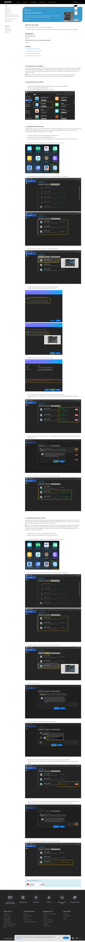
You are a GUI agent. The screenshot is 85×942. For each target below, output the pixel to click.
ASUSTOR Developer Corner (30, 921)
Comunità (26, 917)
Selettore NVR (7, 917)
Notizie (45, 915)
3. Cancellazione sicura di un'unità (33, 55)
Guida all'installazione (9, 925)
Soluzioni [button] (25, 2)
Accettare (66, 937)
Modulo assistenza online (9, 923)
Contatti (45, 917)
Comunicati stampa (48, 919)
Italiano (76, 2)
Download (6, 913)
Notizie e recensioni (48, 921)
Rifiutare (59, 937)
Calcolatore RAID (8, 921)
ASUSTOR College (28, 915)
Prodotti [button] (18, 2)
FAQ (4, 927)
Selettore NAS (7, 915)
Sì (37, 880)
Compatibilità (7, 919)
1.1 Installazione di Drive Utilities (33, 51)
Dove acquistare (67, 915)
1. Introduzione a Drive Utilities (32, 48)
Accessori (65, 913)
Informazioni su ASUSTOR (49, 913)
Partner (65, 919)
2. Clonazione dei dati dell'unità (32, 53)
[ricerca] (80, 2)
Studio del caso (47, 925)
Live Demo (26, 913)
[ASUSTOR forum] (73, 938)
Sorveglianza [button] (33, 2)
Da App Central (27, 919)
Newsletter (46, 923)
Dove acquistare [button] (52, 2)
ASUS (64, 917)
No (40, 880)
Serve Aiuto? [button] (42, 2)
